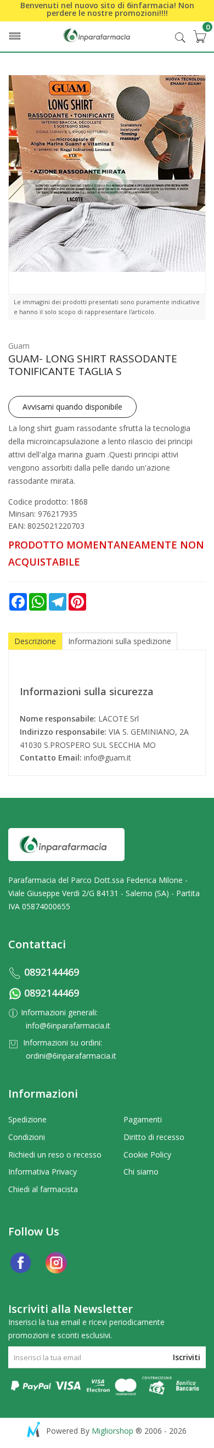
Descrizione (35, 641)
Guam (19, 345)
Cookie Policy (147, 1154)
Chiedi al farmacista (43, 1189)
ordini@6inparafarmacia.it (71, 1055)
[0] (199, 36)
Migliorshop (112, 1430)
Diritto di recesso (153, 1137)
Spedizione (27, 1119)
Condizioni (26, 1137)
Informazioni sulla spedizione (119, 641)
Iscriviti (186, 1357)
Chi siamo (141, 1171)
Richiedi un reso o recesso (55, 1154)
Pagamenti (142, 1119)
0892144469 (51, 972)
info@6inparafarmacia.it (68, 1025)
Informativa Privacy (42, 1171)
